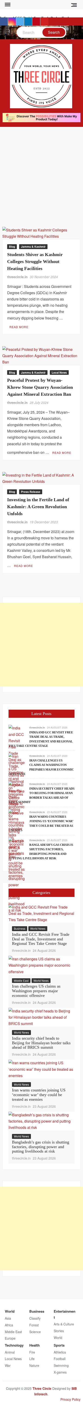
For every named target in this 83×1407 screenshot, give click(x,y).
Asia (8, 1318)
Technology (14, 1345)
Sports (59, 1345)
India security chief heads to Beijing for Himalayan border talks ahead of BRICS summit (41, 1043)
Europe (10, 1338)
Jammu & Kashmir (33, 246)
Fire (32, 1352)
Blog (12, 246)
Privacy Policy (70, 1399)
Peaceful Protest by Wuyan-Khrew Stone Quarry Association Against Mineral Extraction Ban (40, 387)
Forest (34, 1325)
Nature (34, 1365)
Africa (9, 1325)
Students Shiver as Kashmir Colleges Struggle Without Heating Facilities (35, 261)
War (8, 1365)
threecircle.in (17, 276)
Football (59, 1358)
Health (34, 1345)
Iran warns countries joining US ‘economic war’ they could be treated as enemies (38, 1095)
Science (35, 1331)
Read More (18, 327)
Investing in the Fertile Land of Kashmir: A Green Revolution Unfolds (38, 506)
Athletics (60, 1352)
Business (19, 928)
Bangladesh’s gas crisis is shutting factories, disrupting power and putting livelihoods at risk (40, 1147)
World (10, 1311)
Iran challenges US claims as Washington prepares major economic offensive (36, 991)
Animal (10, 1352)
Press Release (30, 492)
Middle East (21, 980)
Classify (35, 1318)
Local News (59, 372)
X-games (60, 1372)
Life (32, 1358)
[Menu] (7, 4)
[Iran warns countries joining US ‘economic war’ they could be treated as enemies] (41, 1068)
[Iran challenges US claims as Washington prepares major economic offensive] (41, 964)
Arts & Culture (64, 1324)
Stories (59, 1330)
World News (37, 928)
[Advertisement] (41, 171)
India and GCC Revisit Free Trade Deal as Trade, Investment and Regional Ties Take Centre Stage (40, 939)
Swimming (61, 1365)
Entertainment (64, 1314)
